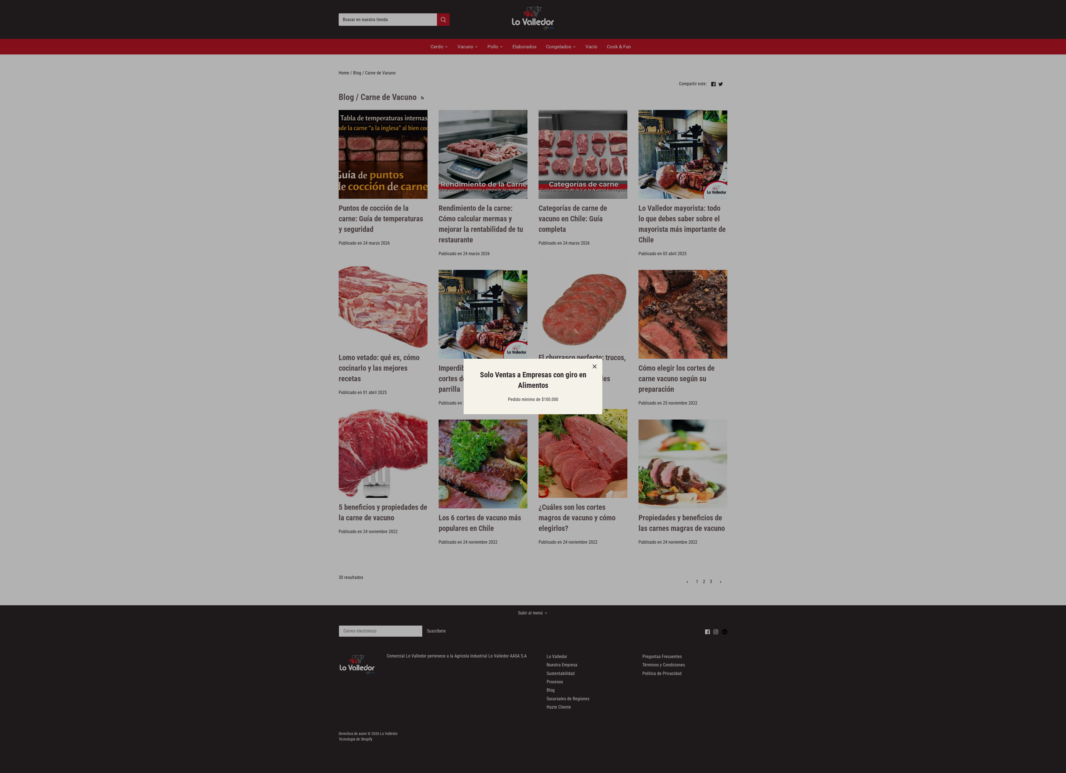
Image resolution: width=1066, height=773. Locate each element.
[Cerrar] (595, 366)
